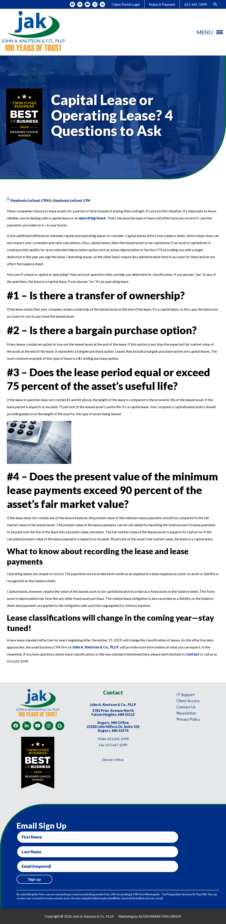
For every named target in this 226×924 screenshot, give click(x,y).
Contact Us (186, 706)
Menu (204, 32)
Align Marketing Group (160, 916)
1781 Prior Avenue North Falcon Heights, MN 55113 (113, 712)
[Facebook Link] (72, 4)
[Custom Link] (102, 4)
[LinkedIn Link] (80, 4)
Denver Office (113, 759)
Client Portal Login (126, 4)
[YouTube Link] (87, 4)
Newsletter (186, 713)
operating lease (92, 218)
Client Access (188, 700)
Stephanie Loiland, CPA (71, 200)
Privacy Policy (188, 719)
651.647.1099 (116, 745)
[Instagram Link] (95, 4)
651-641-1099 (195, 4)
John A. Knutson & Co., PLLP (95, 647)
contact (192, 654)
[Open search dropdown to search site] (215, 4)
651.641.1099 (117, 739)
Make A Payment (162, 4)
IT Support (185, 694)
